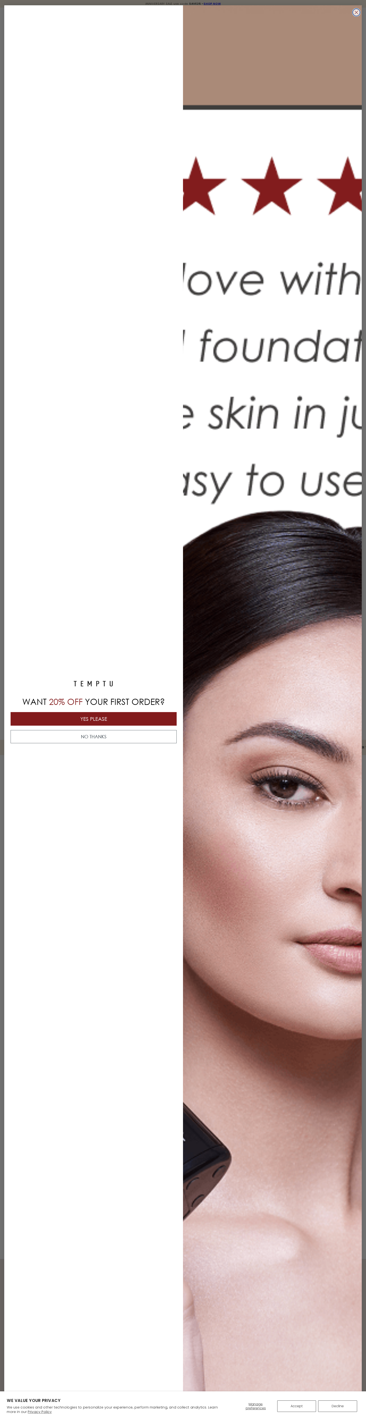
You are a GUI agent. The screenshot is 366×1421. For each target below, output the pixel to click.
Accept (297, 1406)
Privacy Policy (40, 1411)
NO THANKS (94, 736)
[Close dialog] (356, 12)
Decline (338, 1406)
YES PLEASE (93, 719)
